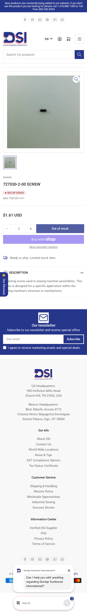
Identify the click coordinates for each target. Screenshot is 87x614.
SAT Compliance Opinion (43, 460)
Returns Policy (43, 491)
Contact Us (43, 444)
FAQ (43, 533)
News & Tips (43, 455)
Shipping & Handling (43, 486)
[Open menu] (79, 39)
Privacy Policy (43, 538)
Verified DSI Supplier (43, 528)
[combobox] (43, 54)
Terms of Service (43, 544)
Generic (7, 177)
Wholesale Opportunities (43, 497)
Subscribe (73, 339)
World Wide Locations (43, 449)
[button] (44, 348)
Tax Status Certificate (43, 466)
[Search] (79, 54)
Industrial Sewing (43, 502)
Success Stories (44, 507)
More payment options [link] (43, 247)
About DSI (43, 439)
